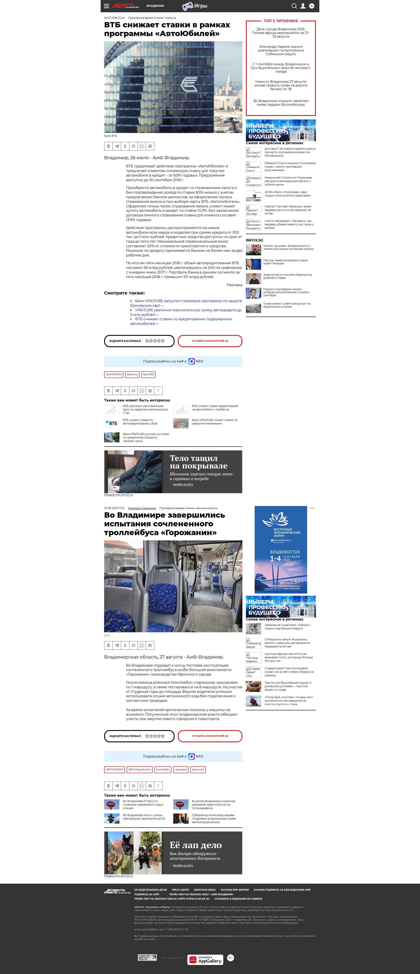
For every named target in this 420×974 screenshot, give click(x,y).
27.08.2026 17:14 (114, 508)
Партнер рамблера (172, 957)
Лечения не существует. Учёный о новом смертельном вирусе (287, 626)
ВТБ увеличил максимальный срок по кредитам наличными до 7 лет (145, 409)
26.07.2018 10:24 (114, 17)
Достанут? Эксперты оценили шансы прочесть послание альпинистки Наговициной (290, 152)
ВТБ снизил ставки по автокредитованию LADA (140, 421)
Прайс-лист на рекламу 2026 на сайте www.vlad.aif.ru (172, 898)
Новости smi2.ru (118, 495)
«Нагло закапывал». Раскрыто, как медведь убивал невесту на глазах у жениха (289, 224)
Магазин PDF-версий (235, 889)
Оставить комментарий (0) (210, 341)
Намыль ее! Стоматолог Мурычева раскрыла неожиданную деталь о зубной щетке (288, 181)
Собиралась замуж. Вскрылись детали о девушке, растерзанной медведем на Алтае (287, 643)
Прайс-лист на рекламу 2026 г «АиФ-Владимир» (201, 894)
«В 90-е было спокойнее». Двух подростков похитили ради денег (288, 193)
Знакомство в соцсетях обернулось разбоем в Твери (287, 276)
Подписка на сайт (146, 894)
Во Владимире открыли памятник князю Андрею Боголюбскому (281, 103)
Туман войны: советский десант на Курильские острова (287, 305)
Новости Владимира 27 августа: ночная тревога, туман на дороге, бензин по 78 (281, 85)
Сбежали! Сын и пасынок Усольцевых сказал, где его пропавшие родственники (290, 166)
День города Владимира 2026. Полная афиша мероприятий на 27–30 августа (281, 33)
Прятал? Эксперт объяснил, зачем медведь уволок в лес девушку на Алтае (288, 210)
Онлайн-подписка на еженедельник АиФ (282, 889)
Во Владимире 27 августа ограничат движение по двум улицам (143, 804)
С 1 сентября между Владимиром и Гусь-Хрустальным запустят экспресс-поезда (281, 68)
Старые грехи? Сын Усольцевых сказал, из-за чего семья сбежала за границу (289, 672)
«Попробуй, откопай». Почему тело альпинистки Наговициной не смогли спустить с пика (289, 700)
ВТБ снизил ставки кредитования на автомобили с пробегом (215, 407)
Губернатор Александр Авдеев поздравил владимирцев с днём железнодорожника (214, 818)
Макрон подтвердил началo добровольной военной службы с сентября (286, 292)
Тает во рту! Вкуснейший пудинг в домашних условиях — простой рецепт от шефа (288, 686)
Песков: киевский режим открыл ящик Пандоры (285, 262)
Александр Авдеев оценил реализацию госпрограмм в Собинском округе (281, 50)
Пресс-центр (180, 889)
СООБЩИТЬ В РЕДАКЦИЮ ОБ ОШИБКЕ (238, 898)
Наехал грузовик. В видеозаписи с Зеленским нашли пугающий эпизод (288, 247)
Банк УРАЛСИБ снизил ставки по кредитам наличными (215, 421)
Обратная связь (205, 889)
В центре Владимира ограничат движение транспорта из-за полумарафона (214, 804)
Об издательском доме (150, 889)
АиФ (107, 635)
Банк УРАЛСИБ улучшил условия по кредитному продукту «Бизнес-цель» (146, 437)
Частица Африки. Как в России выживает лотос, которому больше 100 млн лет (289, 657)
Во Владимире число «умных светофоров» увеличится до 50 (144, 816)
